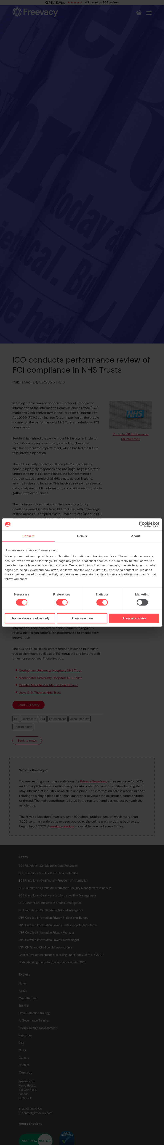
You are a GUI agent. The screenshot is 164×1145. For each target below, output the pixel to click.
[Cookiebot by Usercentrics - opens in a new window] (141, 524)
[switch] (62, 602)
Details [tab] (82, 536)
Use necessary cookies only (30, 618)
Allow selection (82, 618)
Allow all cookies (134, 618)
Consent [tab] (28, 536)
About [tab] (135, 536)
